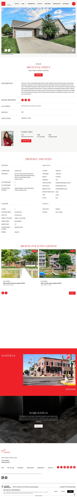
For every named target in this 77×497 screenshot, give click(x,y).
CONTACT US (50, 467)
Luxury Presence (34, 486)
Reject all (55, 491)
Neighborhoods (31, 3)
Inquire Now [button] (38, 74)
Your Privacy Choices (38, 495)
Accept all (70, 491)
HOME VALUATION (30, 467)
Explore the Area (71, 389)
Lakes (23, 3)
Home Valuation (56, 3)
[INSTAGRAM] (61, 467)
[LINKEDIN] (64, 467)
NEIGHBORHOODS (40, 467)
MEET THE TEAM (10, 467)
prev (5, 50)
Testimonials (66, 3)
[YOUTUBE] (68, 467)
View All (72, 293)
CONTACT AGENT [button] (26, 140)
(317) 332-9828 (41, 136)
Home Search (48, 3)
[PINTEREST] (71, 467)
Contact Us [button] (38, 426)
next (9, 50)
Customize (63, 491)
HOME (2, 467)
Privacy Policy (72, 486)
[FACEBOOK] (58, 467)
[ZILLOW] (74, 467)
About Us (17, 3)
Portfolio (39, 3)
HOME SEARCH (20, 467)
